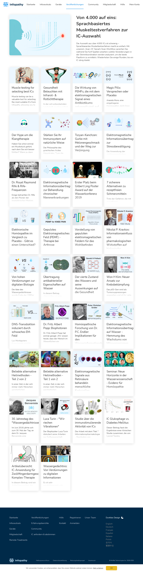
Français (109, 530)
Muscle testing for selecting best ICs (23, 89)
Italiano (109, 536)
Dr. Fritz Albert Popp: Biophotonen (55, 326)
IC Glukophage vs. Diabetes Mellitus (118, 421)
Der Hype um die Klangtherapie (22, 137)
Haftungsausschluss (42, 560)
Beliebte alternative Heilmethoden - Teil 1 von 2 (55, 375)
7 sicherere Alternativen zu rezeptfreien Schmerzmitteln (116, 188)
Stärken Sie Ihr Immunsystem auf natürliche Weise (54, 139)
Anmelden (74, 523)
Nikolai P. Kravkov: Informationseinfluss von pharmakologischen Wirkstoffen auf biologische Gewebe (119, 241)
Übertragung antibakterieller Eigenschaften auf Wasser (54, 282)
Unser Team (90, 517)
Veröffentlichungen (40, 517)
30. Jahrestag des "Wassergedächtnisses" (26, 421)
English (109, 523)
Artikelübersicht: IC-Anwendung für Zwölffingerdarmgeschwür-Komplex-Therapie (29, 472)
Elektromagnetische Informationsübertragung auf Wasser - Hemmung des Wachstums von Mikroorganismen (122, 333)
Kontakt (62, 523)
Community (36, 528)
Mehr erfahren (98, 568)
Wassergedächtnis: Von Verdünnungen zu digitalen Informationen (55, 472)
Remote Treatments (18, 540)
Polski (108, 539)
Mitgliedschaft (15, 534)
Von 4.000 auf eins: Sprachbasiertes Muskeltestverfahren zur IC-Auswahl (102, 27)
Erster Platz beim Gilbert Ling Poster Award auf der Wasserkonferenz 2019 (87, 190)
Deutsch (109, 527)
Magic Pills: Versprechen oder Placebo (117, 91)
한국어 (109, 542)
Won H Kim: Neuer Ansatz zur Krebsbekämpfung (118, 281)
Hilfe (61, 517)
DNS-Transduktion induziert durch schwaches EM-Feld (23, 330)
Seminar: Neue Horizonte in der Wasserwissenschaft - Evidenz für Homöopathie (119, 379)
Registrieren (75, 517)
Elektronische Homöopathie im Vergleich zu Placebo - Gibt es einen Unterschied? (23, 237)
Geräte (12, 528)
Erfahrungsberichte (40, 523)
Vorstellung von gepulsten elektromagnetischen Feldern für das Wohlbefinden (88, 237)
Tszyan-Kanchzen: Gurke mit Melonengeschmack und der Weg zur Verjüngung (87, 142)
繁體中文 (110, 545)
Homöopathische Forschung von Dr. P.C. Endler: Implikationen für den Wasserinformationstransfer (92, 333)
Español (109, 533)
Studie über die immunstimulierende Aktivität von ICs (88, 422)
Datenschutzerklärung (60, 560)
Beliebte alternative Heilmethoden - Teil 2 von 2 (24, 375)
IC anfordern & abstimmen (43, 534)
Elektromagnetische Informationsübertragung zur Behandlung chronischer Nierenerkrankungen (59, 190)
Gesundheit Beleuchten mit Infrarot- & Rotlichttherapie (53, 93)
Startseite (13, 517)
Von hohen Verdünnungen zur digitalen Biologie (23, 281)
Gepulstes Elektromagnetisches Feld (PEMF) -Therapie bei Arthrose (56, 237)
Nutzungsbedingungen (77, 560)
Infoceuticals (15, 523)
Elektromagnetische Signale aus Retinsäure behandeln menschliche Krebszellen (87, 381)
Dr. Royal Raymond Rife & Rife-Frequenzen (24, 186)
